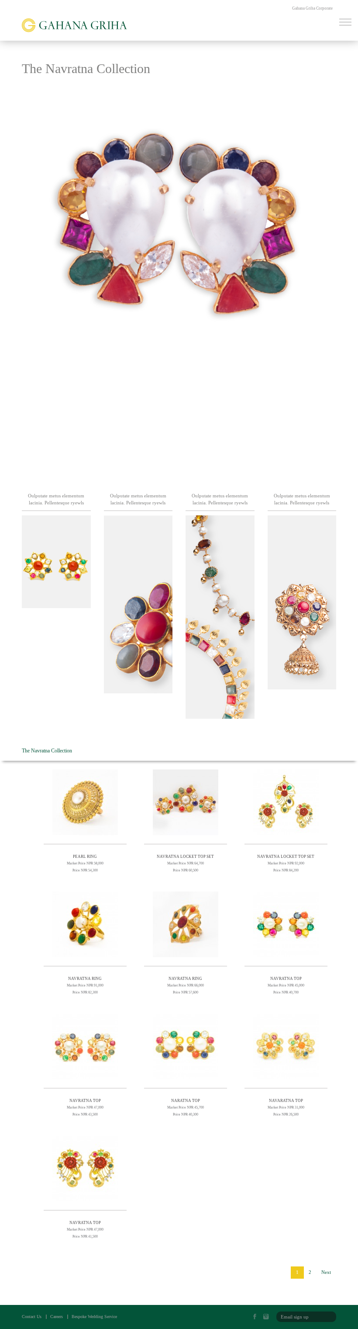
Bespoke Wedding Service (94, 1316)
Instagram (268, 1317)
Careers (56, 1316)
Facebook (257, 1317)
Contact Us (31, 1316)
